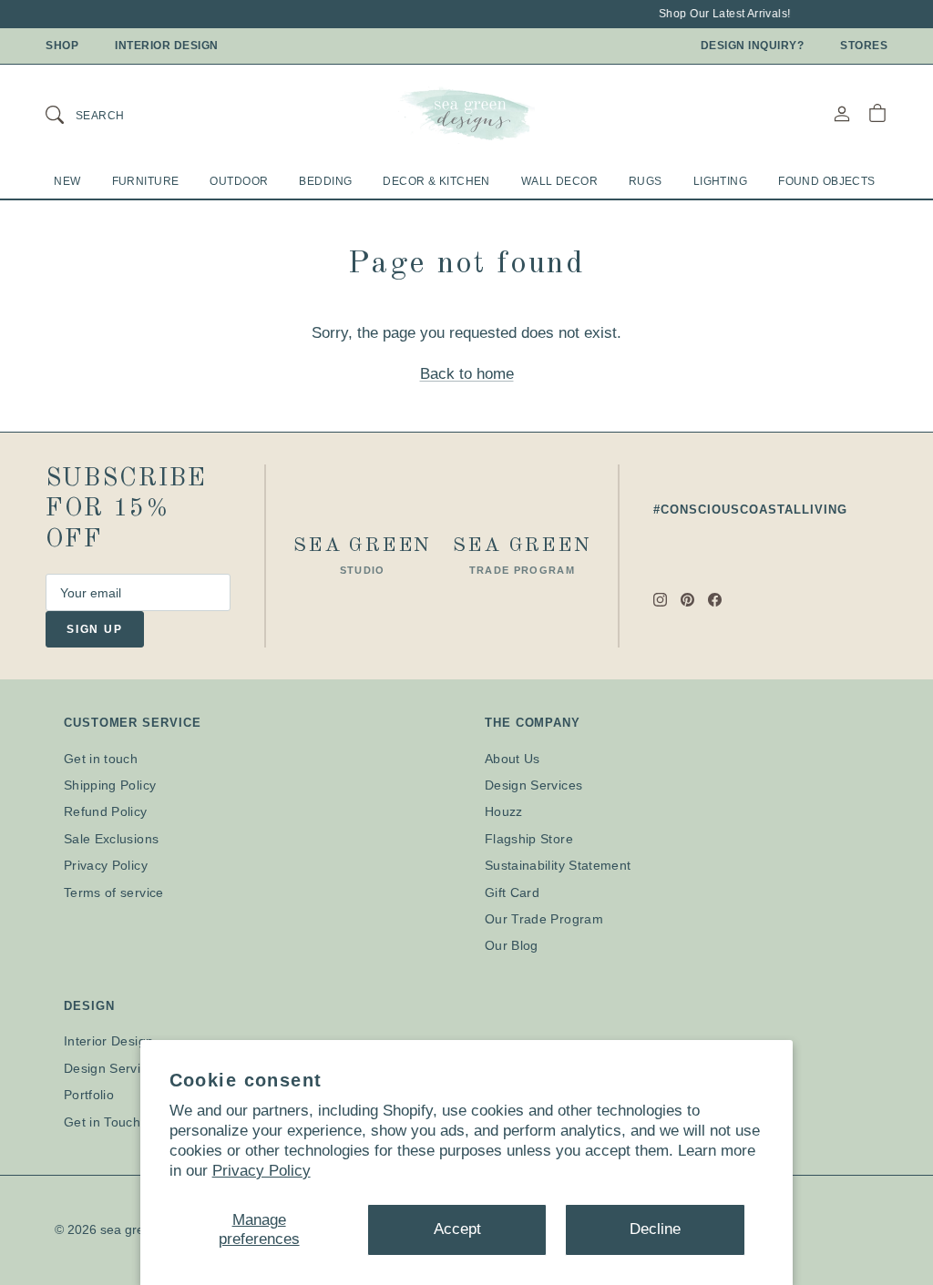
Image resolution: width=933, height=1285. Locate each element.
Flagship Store (529, 838)
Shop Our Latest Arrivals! (721, 13)
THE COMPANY (532, 722)
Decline (655, 1229)
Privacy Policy (261, 1170)
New (67, 181)
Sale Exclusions (111, 838)
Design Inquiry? (753, 45)
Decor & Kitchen (436, 181)
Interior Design (167, 45)
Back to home (467, 373)
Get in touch (101, 758)
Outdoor (239, 181)
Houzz (504, 811)
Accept (457, 1229)
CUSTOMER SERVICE (132, 722)
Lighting (720, 181)
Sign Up (95, 629)
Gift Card (512, 892)
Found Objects (827, 181)
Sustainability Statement (558, 865)
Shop (62, 45)
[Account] (842, 113)
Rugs (645, 181)
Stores (863, 45)
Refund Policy (106, 811)
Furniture (145, 181)
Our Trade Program (544, 919)
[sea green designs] (466, 114)
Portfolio (89, 1094)
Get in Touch (102, 1122)
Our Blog (511, 945)
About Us (512, 758)
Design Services (533, 785)
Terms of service (114, 892)
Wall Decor (559, 181)
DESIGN (89, 1006)
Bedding (325, 181)
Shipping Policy (110, 785)
